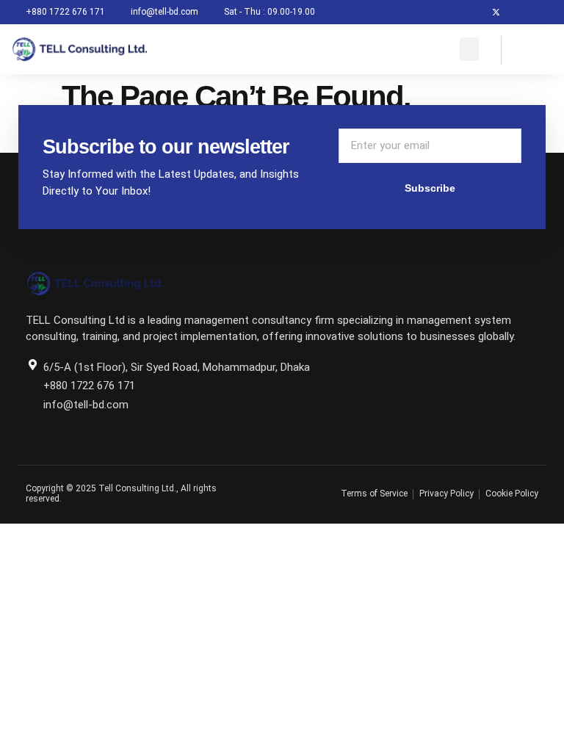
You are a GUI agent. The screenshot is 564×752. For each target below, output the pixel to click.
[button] (470, 49)
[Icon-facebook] (472, 12)
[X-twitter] (496, 12)
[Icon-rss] (544, 12)
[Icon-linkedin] (520, 12)
